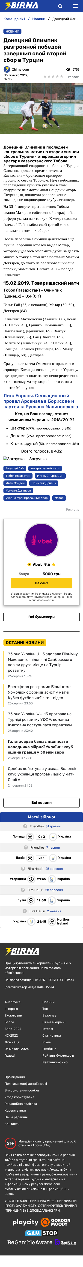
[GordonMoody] (55, 1223)
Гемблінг (49, 1049)
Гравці (10, 1056)
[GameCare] (65, 1242)
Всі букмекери (41, 617)
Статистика (51, 1035)
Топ (45, 1009)
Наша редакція (16, 1117)
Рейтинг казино (55, 1062)
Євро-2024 (13, 1029)
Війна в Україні (53, 1022)
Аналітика (13, 1002)
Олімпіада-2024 (17, 1049)
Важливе (49, 1015)
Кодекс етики (15, 1110)
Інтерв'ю (11, 1009)
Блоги (9, 1022)
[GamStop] (41, 1233)
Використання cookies (22, 1090)
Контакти (12, 1124)
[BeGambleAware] (30, 1243)
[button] (60, 7)
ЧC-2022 (11, 1035)
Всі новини (41, 802)
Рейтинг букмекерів (58, 1056)
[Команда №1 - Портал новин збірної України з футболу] (19, 6)
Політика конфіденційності (26, 1084)
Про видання (15, 1077)
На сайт (41, 583)
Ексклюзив (13, 1015)
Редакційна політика (21, 1104)
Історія (47, 1029)
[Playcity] (25, 1222)
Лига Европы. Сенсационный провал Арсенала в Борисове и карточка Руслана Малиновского (40, 401)
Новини (12, 31)
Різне (46, 1042)
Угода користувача (19, 1097)
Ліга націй (12, 1042)
